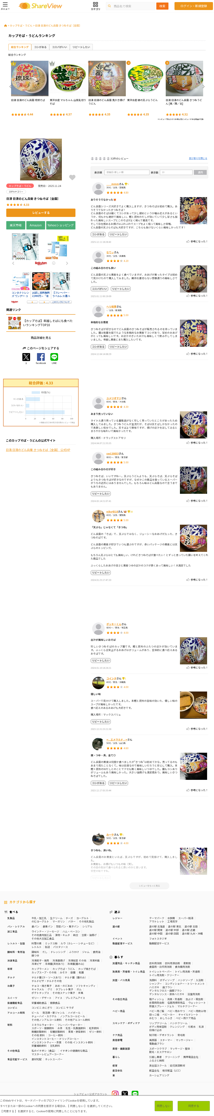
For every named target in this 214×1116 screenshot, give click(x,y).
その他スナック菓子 (63, 992)
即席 (9, 968)
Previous (11, 86)
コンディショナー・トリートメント (185, 983)
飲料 (9, 1024)
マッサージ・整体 (180, 1048)
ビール (35, 1012)
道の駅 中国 (155, 933)
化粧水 (192, 1026)
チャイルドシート (188, 1014)
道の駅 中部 (172, 930)
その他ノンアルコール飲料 (47, 1019)
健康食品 (55, 1003)
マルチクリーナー (187, 1006)
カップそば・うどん (21, 25)
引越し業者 (155, 1057)
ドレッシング (58, 952)
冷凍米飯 (95, 960)
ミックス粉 (51, 943)
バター (72, 921)
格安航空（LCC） (172, 1070)
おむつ (153, 1018)
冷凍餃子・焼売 (40, 960)
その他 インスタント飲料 (79, 1042)
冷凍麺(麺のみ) (75, 963)
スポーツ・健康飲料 (43, 1028)
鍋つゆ (35, 955)
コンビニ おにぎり (42, 1007)
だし (44, 952)
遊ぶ (117, 912)
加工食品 (12, 931)
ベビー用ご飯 (156, 1011)
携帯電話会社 (190, 1057)
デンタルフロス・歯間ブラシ (165, 990)
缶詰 (47, 947)
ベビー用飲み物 (197, 1011)
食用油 (96, 952)
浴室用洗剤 (193, 994)
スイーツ (12, 997)
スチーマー (166, 1040)
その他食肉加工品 (42, 935)
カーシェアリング (159, 1075)
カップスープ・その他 (44, 972)
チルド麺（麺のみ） (76, 977)
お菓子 (11, 985)
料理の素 (37, 943)
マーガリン (58, 921)
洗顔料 (153, 980)
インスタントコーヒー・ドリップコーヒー (55, 1038)
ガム (79, 989)
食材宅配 (37, 1059)
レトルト (37, 947)
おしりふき (166, 1018)
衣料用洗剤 (155, 963)
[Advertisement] (149, 139)
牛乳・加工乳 (39, 918)
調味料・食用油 (16, 952)
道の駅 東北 (174, 926)
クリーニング (172, 1057)
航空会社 (154, 1070)
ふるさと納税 (156, 1060)
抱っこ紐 (154, 1014)
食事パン (48, 926)
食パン (35, 926)
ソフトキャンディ (86, 985)
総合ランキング (20, 47)
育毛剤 (181, 1035)
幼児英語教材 (177, 1065)
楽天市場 (16, 225)
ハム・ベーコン (71, 931)
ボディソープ (167, 980)
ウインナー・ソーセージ (45, 931)
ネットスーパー (53, 1059)
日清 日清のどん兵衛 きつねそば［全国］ (58, 25)
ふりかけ (74, 952)
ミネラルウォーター (43, 1024)
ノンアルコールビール (72, 1016)
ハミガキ (154, 987)
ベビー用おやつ (176, 1011)
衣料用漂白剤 (172, 963)
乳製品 (11, 918)
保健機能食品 (14, 1003)
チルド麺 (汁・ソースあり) (46, 977)
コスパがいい (59, 47)
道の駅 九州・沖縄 (192, 933)
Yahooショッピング (61, 225)
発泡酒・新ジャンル (53, 1012)
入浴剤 (199, 980)
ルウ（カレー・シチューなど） (78, 943)
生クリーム (56, 918)
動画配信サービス (159, 943)
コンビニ (12, 1007)
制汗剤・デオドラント (161, 1035)
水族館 (171, 918)
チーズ (69, 918)
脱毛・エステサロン (160, 1052)
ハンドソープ (185, 980)
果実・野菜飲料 (77, 1031)
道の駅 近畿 (188, 930)
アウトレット (156, 921)
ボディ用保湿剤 (158, 1026)
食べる (13, 912)
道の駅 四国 (172, 933)
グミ (49, 989)
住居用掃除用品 (176, 1002)
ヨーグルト (82, 918)
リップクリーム (158, 1023)
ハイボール (74, 1012)
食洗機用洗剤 (182, 966)
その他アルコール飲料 (77, 1019)
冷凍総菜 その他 (77, 960)
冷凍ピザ (37, 963)
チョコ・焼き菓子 (42, 985)
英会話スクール (158, 1065)
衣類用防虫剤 (156, 1002)
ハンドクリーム (178, 1023)
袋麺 (72, 972)
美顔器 (153, 1040)
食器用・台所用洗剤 (160, 966)
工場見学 (172, 921)
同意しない (164, 1105)
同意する (193, 1105)
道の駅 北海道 (157, 926)
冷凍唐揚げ (58, 960)
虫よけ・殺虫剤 (194, 999)
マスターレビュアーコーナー (48, 1054)
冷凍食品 (12, 960)
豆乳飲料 (55, 1045)
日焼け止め (155, 1030)
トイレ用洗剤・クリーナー (164, 975)
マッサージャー (184, 1040)
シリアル (87, 926)
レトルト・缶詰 (16, 943)
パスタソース (60, 947)
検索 (162, 6)
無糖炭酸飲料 (39, 1031)
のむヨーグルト (40, 921)
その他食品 (13, 1050)
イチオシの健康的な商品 (74, 1050)
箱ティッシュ (156, 999)
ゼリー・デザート (42, 997)
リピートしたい (81, 47)
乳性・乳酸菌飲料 (76, 1028)
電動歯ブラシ (156, 1043)
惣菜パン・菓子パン (67, 926)
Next (202, 86)
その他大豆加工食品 (43, 938)
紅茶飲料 (94, 1028)
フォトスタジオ (158, 938)
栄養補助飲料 (39, 1045)
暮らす (119, 957)
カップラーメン (40, 968)
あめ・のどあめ (64, 985)
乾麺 (81, 972)
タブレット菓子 (64, 989)
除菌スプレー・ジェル (161, 1006)
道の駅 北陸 (191, 926)
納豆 (75, 935)
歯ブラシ (167, 987)
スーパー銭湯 (185, 918)
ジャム (85, 952)
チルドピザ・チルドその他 (47, 981)
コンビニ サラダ (65, 1007)
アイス (58, 997)
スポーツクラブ (158, 1048)
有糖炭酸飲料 (57, 1031)
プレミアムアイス (75, 997)
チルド (11, 977)
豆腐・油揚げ (89, 935)
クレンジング (177, 1026)
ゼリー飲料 (95, 1031)
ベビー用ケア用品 (186, 1018)
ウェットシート (197, 1002)
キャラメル (38, 989)
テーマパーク (156, 918)
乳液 (201, 1026)
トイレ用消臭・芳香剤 (187, 971)
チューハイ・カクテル (44, 1016)
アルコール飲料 (16, 1012)
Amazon (36, 225)
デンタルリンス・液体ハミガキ (166, 994)
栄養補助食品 (39, 1003)
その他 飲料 (38, 1035)
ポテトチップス (40, 992)
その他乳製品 (86, 921)
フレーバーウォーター (70, 1024)
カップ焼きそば (87, 968)
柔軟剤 (187, 963)
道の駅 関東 (155, 930)
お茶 (59, 1028)
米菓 (80, 992)
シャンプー (155, 983)
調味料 (35, 952)
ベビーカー (168, 1014)
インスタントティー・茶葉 (46, 1042)
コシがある (40, 47)
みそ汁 (63, 972)
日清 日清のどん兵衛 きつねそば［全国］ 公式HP (38, 450)
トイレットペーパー (160, 971)
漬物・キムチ (62, 935)
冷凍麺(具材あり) (54, 963)
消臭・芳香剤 (174, 999)
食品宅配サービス (17, 1059)
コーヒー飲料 (55, 1035)
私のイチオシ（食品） (44, 1050)
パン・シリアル (16, 926)
